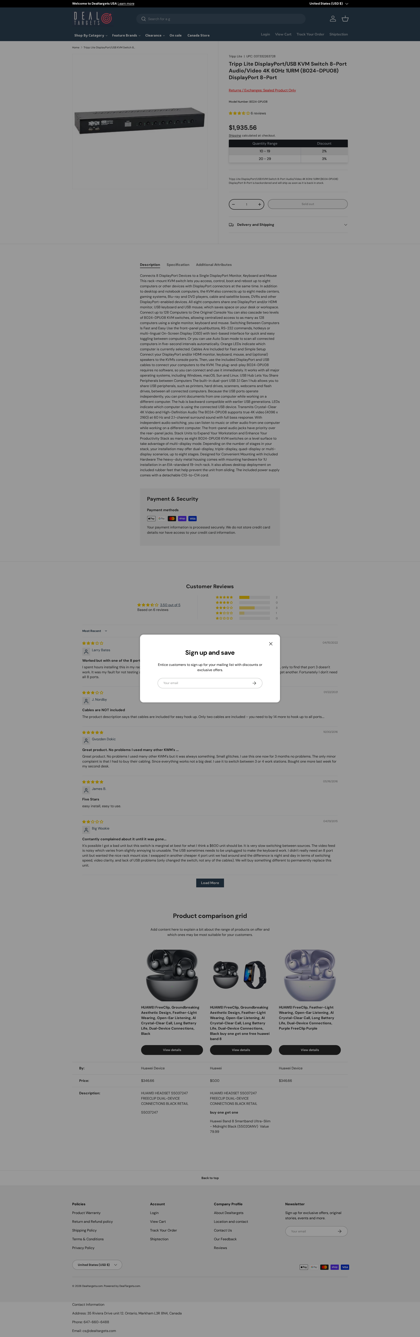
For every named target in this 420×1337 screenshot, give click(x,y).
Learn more (126, 3)
